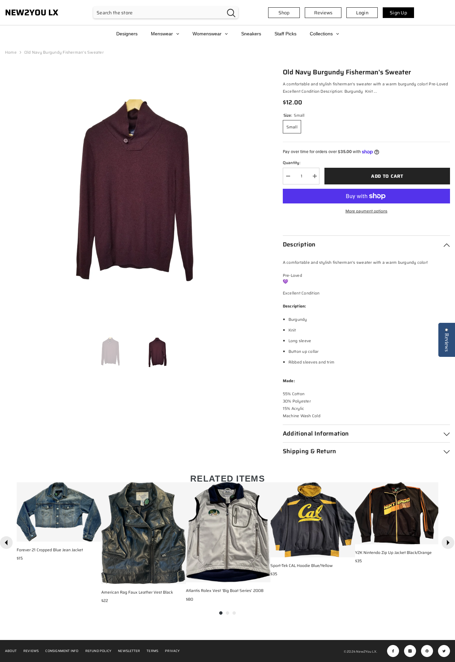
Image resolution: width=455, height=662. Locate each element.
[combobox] (158, 12)
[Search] (165, 12)
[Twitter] (444, 651)
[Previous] (6, 542)
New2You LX (366, 651)
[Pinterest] (427, 651)
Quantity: (291, 162)
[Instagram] (410, 651)
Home (11, 52)
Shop (283, 12)
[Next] (448, 542)
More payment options (366, 211)
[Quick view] (94, 535)
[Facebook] (393, 651)
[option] (134, 196)
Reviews (323, 12)
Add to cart (387, 176)
